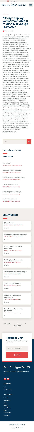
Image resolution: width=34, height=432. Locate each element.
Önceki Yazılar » (17, 326)
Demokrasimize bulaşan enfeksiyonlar (12, 296)
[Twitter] (5, 379)
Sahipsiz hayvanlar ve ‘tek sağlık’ (12, 192)
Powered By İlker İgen (17, 428)
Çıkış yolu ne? (7, 163)
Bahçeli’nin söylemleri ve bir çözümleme (13, 310)
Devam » (6, 228)
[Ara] (29, 141)
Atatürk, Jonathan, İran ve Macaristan (14, 177)
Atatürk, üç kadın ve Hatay (10, 185)
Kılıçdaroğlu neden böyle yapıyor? (12, 170)
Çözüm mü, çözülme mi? (10, 199)
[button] (31, 5)
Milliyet (6, 14)
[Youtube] (8, 379)
